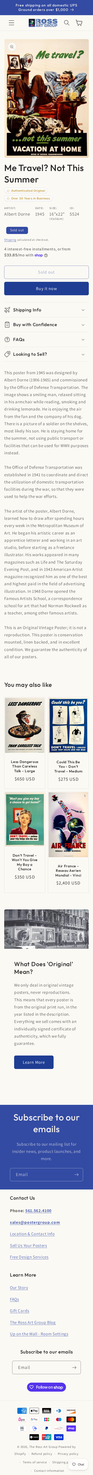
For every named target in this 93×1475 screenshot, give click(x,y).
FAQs (14, 1299)
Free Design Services (29, 1257)
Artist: (10, 208)
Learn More (34, 1062)
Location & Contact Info (32, 1234)
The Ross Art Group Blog (33, 1322)
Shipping (10, 239)
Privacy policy (68, 1454)
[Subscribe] (76, 1174)
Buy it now (46, 288)
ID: (72, 208)
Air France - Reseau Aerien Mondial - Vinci (68, 870)
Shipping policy (64, 1462)
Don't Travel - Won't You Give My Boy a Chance (25, 862)
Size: (53, 208)
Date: (39, 208)
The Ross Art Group (43, 1447)
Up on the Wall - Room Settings (39, 1334)
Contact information (49, 1471)
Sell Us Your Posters (28, 1245)
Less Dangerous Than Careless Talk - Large (24, 766)
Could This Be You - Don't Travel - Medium (68, 766)
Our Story (19, 1287)
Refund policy (41, 1454)
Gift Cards (19, 1310)
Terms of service (35, 1462)
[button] (11, 23)
